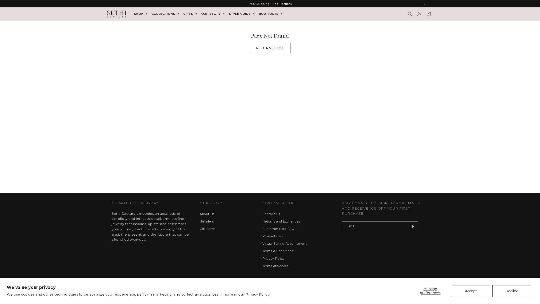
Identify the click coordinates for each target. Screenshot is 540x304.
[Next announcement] (426, 4)
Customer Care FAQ (278, 229)
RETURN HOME (270, 48)
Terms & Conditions (277, 251)
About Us (207, 214)
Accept (471, 291)
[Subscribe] (413, 226)
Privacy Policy (273, 259)
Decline (511, 291)
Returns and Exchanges (281, 221)
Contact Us (271, 214)
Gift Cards (207, 229)
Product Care (273, 236)
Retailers (207, 221)
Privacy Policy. (258, 294)
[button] (410, 14)
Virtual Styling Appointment (284, 244)
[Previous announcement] (113, 4)
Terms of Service (275, 266)
